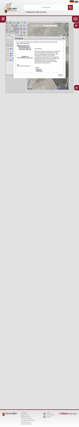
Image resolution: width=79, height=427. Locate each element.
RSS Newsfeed (50, 414)
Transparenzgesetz (28, 420)
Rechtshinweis (26, 418)
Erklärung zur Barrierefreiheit (26, 423)
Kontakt (24, 413)
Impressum (25, 415)
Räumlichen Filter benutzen (36, 12)
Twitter (49, 417)
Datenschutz (25, 416)
